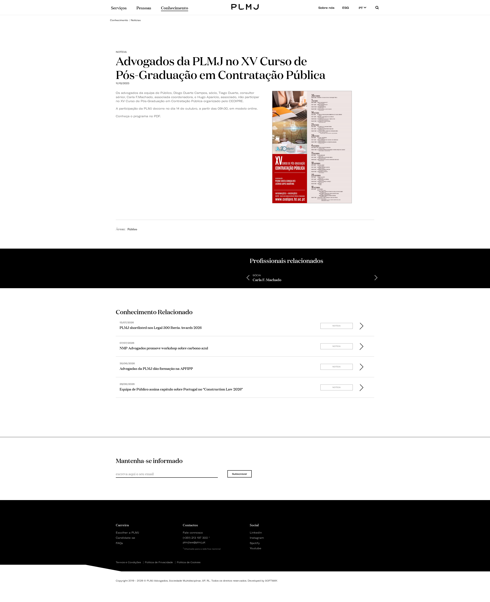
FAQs (119, 543)
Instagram (257, 537)
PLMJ (245, 6)
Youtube (255, 548)
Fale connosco (193, 532)
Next (376, 277)
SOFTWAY (271, 580)
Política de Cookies (188, 562)
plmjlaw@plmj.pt (194, 542)
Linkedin (256, 532)
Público (132, 229)
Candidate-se (125, 537)
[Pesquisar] (377, 8)
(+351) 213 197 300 (195, 537)
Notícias (136, 20)
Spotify (255, 543)
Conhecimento (119, 20)
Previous (248, 277)
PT (361, 8)
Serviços (119, 7)
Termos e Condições (128, 562)
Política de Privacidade (159, 562)
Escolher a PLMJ (127, 532)
